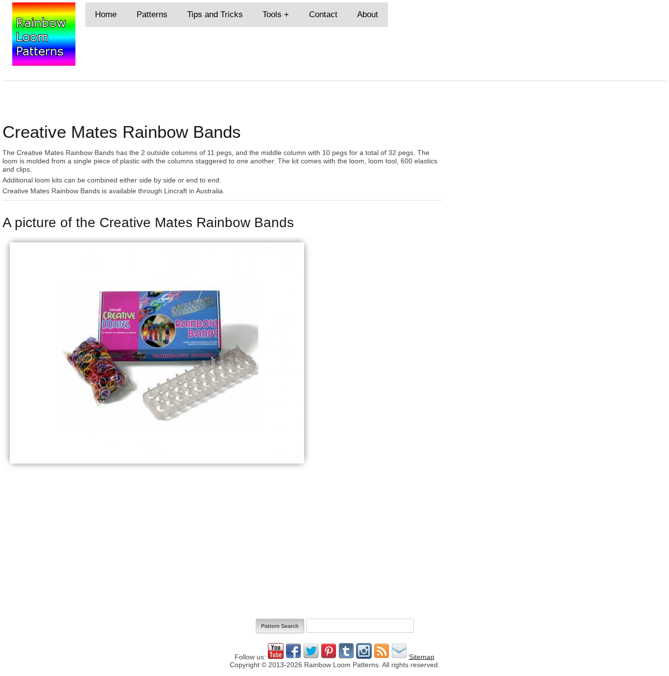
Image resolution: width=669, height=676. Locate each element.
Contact (323, 14)
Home (106, 14)
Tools (272, 14)
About (367, 14)
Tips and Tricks (215, 14)
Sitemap (421, 656)
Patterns (152, 14)
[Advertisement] (559, 171)
